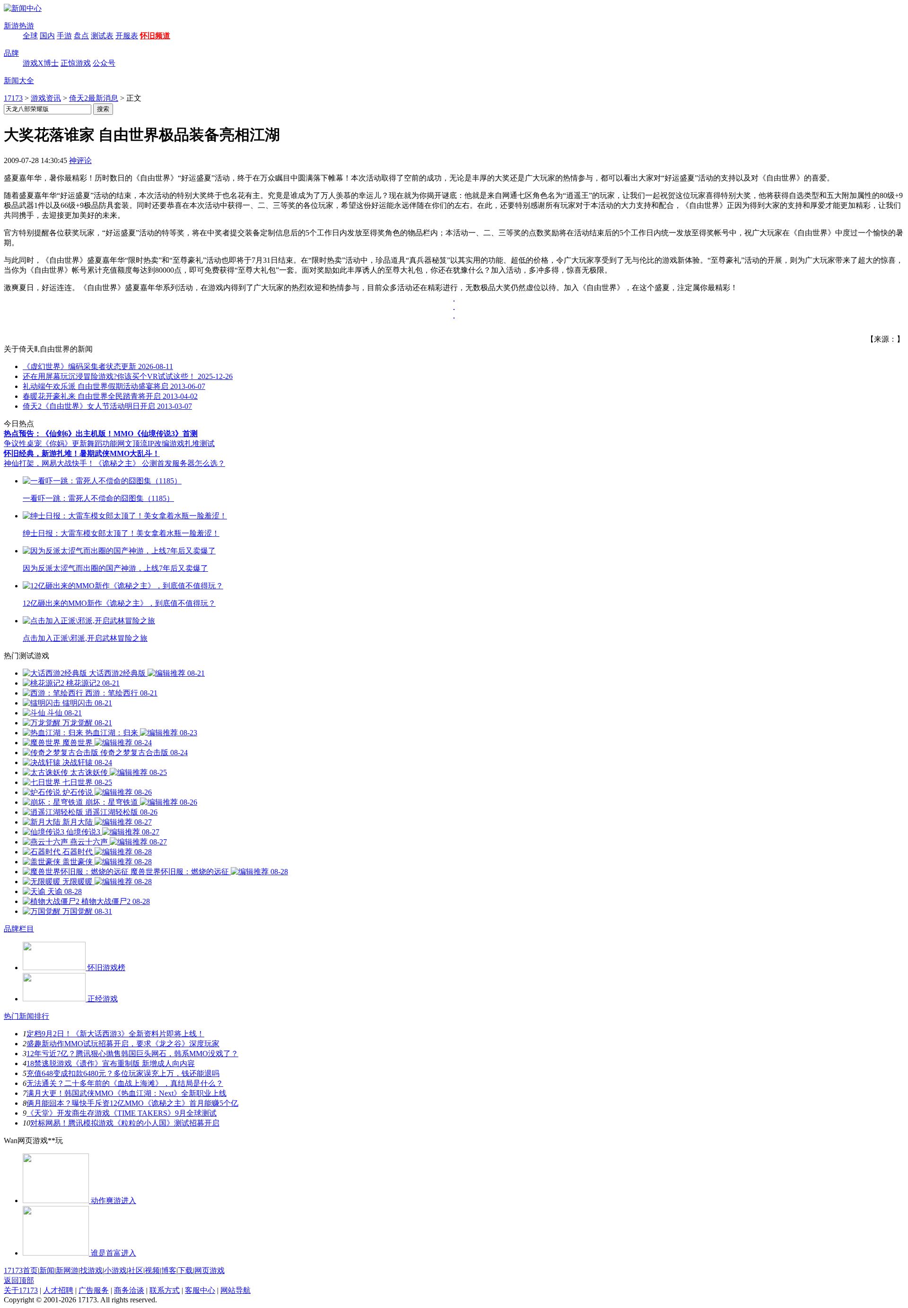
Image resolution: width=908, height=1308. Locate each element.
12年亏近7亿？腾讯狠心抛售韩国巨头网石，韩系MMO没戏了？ (132, 1054)
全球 (30, 36)
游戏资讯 (46, 98)
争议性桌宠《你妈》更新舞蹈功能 (60, 443)
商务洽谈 (129, 1290)
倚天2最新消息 (93, 98)
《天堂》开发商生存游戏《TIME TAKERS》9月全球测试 (121, 1113)
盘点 (81, 36)
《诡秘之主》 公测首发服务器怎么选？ (160, 463)
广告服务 (94, 1290)
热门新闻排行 (26, 1016)
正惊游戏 (76, 63)
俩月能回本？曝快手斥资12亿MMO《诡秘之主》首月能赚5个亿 (132, 1103)
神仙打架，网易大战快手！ (49, 463)
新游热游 (19, 26)
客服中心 (200, 1290)
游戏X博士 (41, 63)
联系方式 (164, 1290)
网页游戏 (209, 1270)
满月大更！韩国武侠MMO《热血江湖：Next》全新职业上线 (126, 1093)
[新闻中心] (23, 8)
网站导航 (235, 1290)
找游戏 (91, 1270)
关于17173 (21, 1290)
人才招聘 (58, 1290)
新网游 (67, 1270)
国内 (47, 36)
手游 (64, 36)
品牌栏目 (19, 929)
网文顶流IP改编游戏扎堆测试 (166, 443)
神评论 (80, 160)
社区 (135, 1270)
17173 (13, 98)
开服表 (126, 36)
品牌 (11, 53)
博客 (168, 1270)
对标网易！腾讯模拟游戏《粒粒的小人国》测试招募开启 (124, 1123)
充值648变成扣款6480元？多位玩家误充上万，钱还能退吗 (122, 1073)
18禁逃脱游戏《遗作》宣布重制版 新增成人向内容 (110, 1063)
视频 (152, 1270)
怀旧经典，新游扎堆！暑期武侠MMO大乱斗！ (82, 453)
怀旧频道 (155, 36)
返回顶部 (19, 1280)
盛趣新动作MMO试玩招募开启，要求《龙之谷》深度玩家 (122, 1044)
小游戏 (115, 1270)
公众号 (104, 63)
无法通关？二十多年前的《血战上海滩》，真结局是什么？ (124, 1083)
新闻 (46, 1270)
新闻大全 (19, 81)
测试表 (102, 36)
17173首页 (21, 1270)
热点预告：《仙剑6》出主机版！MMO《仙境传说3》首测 (101, 434)
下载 (185, 1270)
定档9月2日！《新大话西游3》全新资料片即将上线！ (115, 1034)
